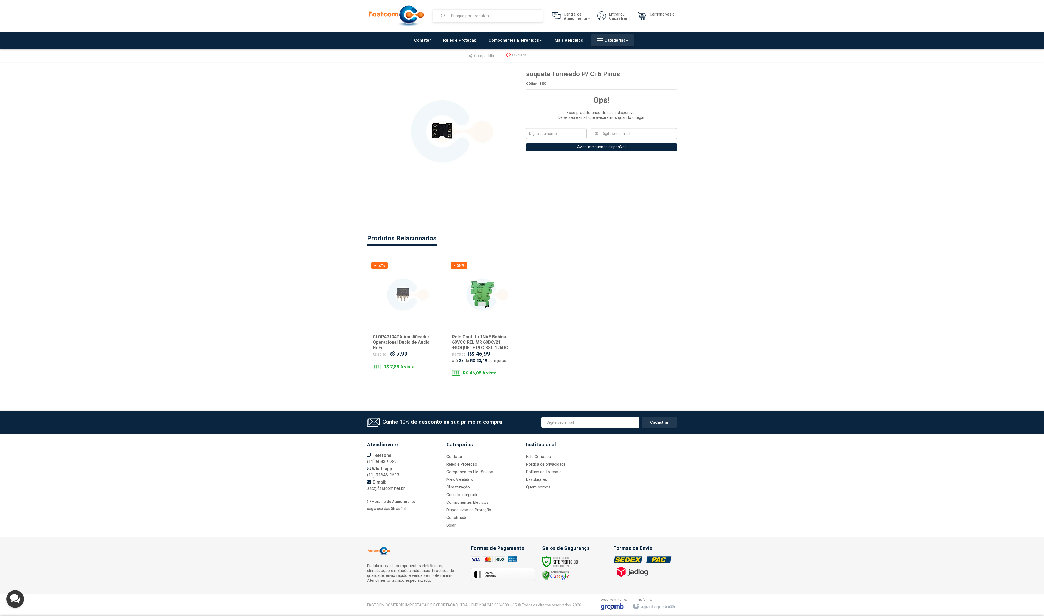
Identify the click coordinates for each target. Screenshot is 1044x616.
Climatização (458, 487)
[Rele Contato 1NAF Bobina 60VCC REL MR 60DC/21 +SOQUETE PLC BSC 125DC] (482, 320)
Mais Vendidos (459, 479)
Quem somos (538, 487)
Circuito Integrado (462, 494)
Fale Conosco (538, 456)
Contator (454, 456)
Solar (451, 525)
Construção (457, 517)
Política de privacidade (546, 464)
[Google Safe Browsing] (555, 575)
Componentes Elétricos (467, 502)
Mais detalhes (406, 354)
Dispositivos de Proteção (468, 509)
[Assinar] (659, 422)
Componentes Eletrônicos (469, 471)
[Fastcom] (396, 16)
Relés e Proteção (461, 464)
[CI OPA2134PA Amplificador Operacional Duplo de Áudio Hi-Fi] (403, 318)
